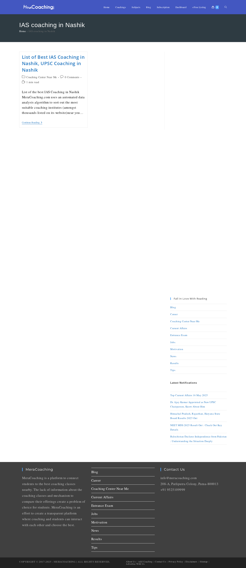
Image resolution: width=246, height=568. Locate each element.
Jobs (172, 342)
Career (174, 314)
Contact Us (160, 561)
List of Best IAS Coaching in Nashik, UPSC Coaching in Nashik (53, 63)
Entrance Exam (178, 335)
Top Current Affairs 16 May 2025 (189, 395)
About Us (131, 561)
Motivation (176, 349)
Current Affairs (178, 328)
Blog (173, 307)
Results (174, 363)
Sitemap (204, 561)
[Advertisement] (198, 109)
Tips (172, 370)
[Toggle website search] (226, 7)
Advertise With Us (135, 563)
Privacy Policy (176, 561)
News (173, 356)
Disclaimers (191, 561)
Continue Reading (32, 122)
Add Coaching (145, 561)
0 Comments (72, 77)
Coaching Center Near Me (41, 77)
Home (22, 31)
